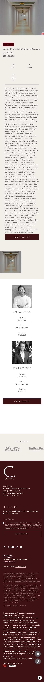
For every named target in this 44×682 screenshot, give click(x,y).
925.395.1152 (22, 320)
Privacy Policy (24, 528)
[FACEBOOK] (8, 547)
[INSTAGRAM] (4, 547)
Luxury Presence (9, 562)
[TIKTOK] (16, 547)
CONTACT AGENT (22, 401)
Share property (22, 237)
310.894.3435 (22, 377)
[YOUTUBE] (12, 547)
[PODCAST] (21, 547)
